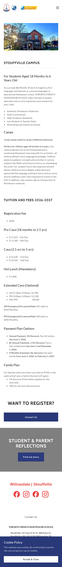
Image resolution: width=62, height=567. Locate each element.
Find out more (31, 457)
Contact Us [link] (31, 517)
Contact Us (31, 417)
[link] (20, 7)
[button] (57, 7)
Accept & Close (31, 559)
